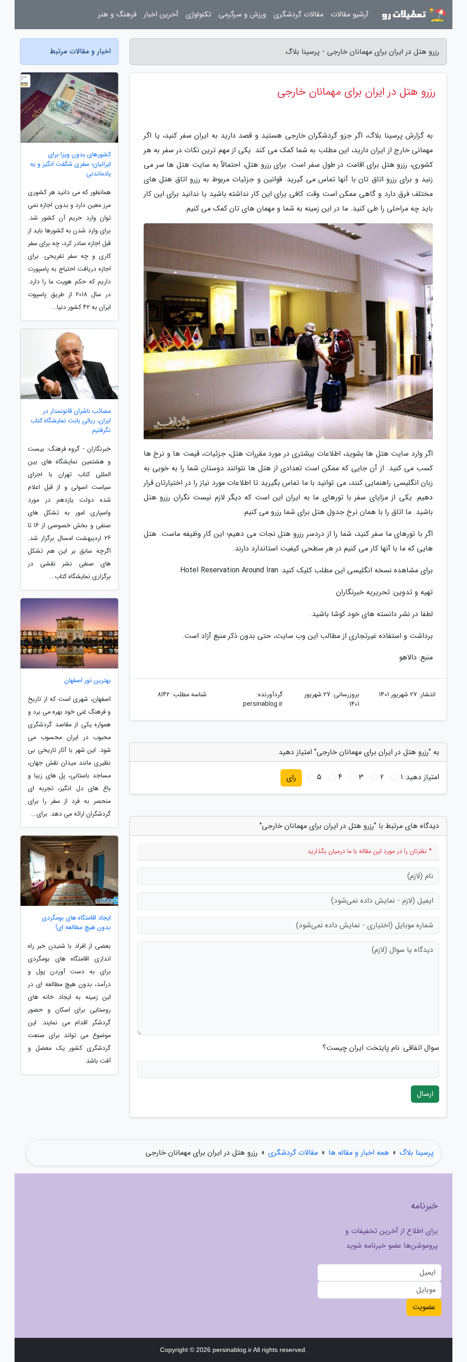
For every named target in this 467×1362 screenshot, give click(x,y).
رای (291, 777)
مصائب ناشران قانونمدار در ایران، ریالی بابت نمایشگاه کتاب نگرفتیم (71, 420)
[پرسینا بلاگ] (413, 15)
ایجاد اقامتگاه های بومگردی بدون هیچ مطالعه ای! (76, 922)
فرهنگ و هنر (117, 14)
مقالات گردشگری (298, 14)
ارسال (425, 1094)
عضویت (424, 1307)
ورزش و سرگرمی (242, 14)
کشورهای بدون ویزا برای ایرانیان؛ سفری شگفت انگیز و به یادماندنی (70, 164)
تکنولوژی (198, 14)
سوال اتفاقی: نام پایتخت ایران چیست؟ (380, 1048)
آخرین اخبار (161, 14)
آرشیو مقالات (349, 14)
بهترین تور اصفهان (87, 680)
